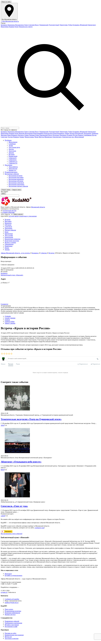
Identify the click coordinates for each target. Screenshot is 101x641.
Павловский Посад (45, 135)
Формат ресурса (10, 614)
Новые (3, 364)
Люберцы (95, 133)
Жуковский (84, 25)
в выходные (23, 216)
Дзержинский (43, 25)
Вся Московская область (10, 21)
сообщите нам (39, 528)
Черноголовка (29, 137)
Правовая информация (12, 613)
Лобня (67, 133)
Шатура (41, 137)
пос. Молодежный (78, 137)
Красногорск (48, 133)
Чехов (36, 137)
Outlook (7, 320)
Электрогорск (57, 137)
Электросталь (66, 137)
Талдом (10, 137)
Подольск (56, 135)
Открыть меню (6, 189)
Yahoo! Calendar (10, 323)
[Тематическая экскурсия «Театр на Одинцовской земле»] (50, 398)
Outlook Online (9, 321)
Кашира (11, 26)
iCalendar (8, 316)
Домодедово (63, 25)
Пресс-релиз (9, 609)
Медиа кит (8, 637)
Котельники (29, 133)
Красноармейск (38, 133)
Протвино (63, 135)
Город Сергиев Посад (31, 25)
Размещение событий (12, 621)
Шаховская (48, 137)
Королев (21, 133)
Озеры (26, 135)
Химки (21, 137)
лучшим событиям (8, 212)
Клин (16, 26)
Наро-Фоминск (12, 135)
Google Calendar (10, 318)
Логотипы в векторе (11, 638)
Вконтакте (8, 574)
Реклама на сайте (10, 633)
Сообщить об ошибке (12, 599)
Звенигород (92, 25)
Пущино (69, 135)
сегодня (11, 216)
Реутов (75, 135)
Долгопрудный (54, 25)
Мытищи (4, 135)
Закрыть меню (16, 189)
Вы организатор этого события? (11, 533)
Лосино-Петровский (76, 133)
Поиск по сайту (6, 2)
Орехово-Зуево (34, 135)
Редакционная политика (13, 611)
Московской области (38, 207)
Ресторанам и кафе (11, 626)
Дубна (70, 25)
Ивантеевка (5, 26)
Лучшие (10, 364)
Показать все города (25, 26)
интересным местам (9, 210)
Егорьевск (76, 25)
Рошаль (80, 135)
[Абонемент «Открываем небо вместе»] (50, 440)
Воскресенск (19, 25)
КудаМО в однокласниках (13, 575)
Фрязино (16, 137)
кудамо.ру (4, 592)
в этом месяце (32, 216)
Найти (3, 193)
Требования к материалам (13, 623)
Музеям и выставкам (12, 625)
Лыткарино (87, 133)
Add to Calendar (19, 313)
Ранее (18, 364)
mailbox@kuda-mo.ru (11, 602)
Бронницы (11, 25)
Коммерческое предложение (14, 635)
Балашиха (4, 25)
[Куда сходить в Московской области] (22, 205)
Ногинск (21, 135)
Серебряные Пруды (89, 135)
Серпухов (4, 137)
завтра (16, 216)
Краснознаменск (58, 133)
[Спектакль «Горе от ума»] (50, 485)
